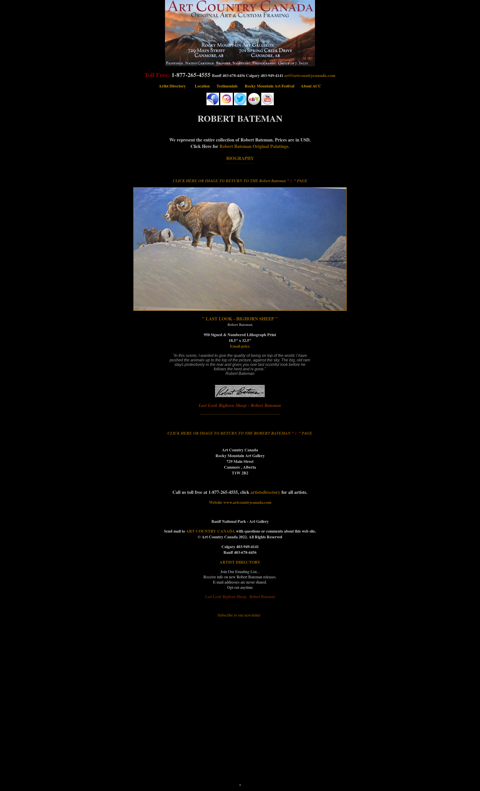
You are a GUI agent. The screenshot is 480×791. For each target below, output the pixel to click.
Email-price (240, 346)
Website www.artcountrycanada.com (240, 502)
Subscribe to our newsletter (239, 615)
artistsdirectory (265, 492)
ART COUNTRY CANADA (211, 531)
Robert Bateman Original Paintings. (255, 146)
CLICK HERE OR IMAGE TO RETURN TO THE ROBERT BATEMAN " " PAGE (240, 433)
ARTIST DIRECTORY (240, 562)
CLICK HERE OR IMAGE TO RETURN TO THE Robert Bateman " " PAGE (240, 180)
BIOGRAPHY (240, 158)
